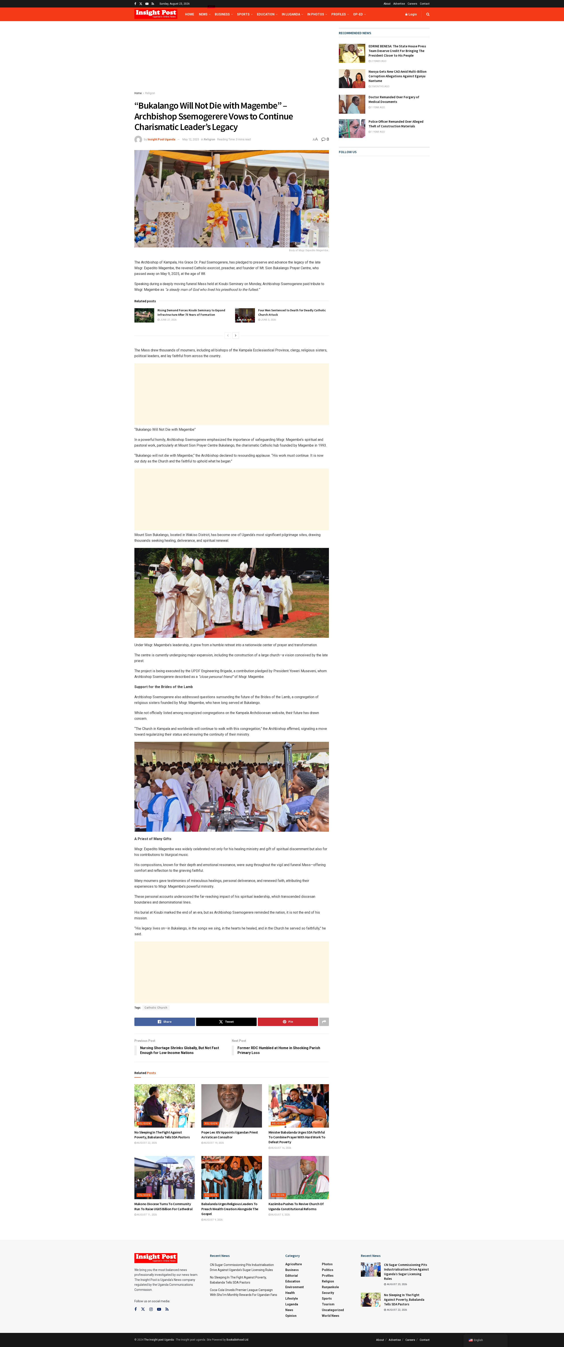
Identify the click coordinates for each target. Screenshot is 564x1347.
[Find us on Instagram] (151, 1309)
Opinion (291, 1315)
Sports (243, 14)
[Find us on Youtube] (146, 4)
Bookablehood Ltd (237, 1339)
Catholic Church (156, 1007)
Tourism (328, 1304)
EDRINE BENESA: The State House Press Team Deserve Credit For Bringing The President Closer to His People (397, 51)
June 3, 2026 (268, 319)
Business (222, 14)
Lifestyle (291, 1298)
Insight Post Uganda (161, 139)
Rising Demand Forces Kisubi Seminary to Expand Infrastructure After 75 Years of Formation (191, 312)
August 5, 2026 (280, 1214)
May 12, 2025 (190, 139)
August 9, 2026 (213, 1219)
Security (328, 1293)
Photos (327, 1264)
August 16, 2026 (281, 1148)
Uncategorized (333, 1310)
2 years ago (378, 61)
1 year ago (378, 107)
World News (330, 1315)
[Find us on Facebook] (135, 4)
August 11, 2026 (146, 1214)
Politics (327, 1270)
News (204, 11)
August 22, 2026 (146, 1142)
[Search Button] (428, 14)
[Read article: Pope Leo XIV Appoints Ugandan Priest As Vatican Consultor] (231, 1105)
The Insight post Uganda (159, 1339)
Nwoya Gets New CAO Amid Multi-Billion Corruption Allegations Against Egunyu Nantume (398, 76)
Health (290, 1293)
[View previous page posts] (227, 335)
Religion (150, 93)
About (387, 3)
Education (266, 14)
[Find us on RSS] (153, 4)
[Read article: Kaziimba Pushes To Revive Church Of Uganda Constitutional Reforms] (299, 1177)
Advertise (399, 3)
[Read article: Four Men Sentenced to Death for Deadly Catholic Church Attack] (245, 315)
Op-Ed (358, 14)
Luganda (291, 1304)
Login (412, 14)
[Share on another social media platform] (324, 1022)
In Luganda (291, 14)
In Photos (315, 14)
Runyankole (330, 1287)
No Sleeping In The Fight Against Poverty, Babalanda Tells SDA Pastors (404, 1299)
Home (189, 14)
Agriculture (293, 1264)
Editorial (291, 1275)
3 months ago (380, 86)
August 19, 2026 (213, 1142)
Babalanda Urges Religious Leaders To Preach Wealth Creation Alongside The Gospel (229, 1209)
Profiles (338, 14)
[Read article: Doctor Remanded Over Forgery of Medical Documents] (352, 104)
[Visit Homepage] (155, 14)
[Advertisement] (231, 60)
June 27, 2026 (168, 319)
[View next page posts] (235, 335)
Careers (412, 3)
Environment (294, 1287)
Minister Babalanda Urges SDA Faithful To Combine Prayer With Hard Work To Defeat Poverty (297, 1137)
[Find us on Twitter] (140, 4)
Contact (425, 3)
